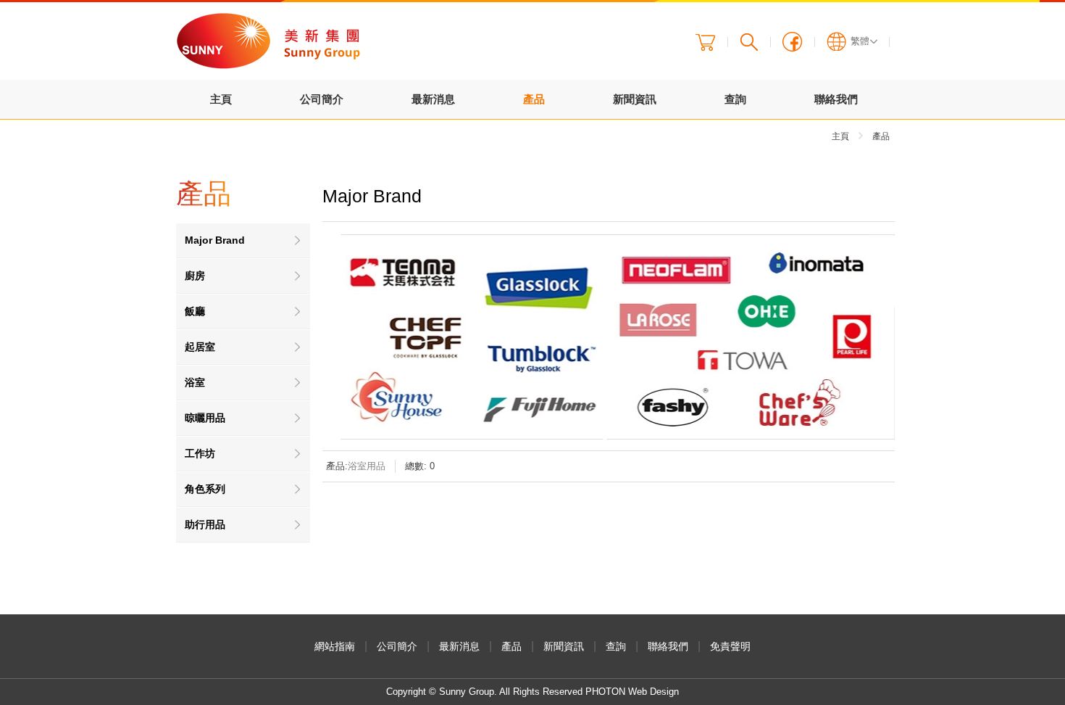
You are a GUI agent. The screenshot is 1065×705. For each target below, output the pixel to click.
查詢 (735, 99)
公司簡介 (321, 99)
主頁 (221, 99)
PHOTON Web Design (632, 691)
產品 (534, 99)
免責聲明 (730, 646)
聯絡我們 (836, 99)
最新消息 (433, 99)
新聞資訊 (634, 99)
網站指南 (334, 646)
